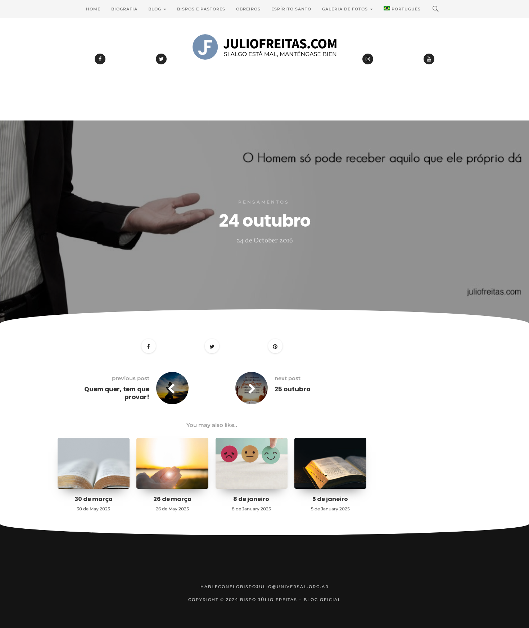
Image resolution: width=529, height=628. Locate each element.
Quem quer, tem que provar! (116, 393)
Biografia (124, 9)
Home (93, 9)
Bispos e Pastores (201, 9)
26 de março (172, 499)
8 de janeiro (251, 499)
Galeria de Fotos (345, 9)
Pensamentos (263, 202)
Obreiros (248, 9)
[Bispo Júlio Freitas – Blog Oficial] (264, 66)
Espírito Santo (291, 9)
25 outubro (292, 389)
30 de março (93, 499)
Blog (155, 9)
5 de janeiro (330, 499)
